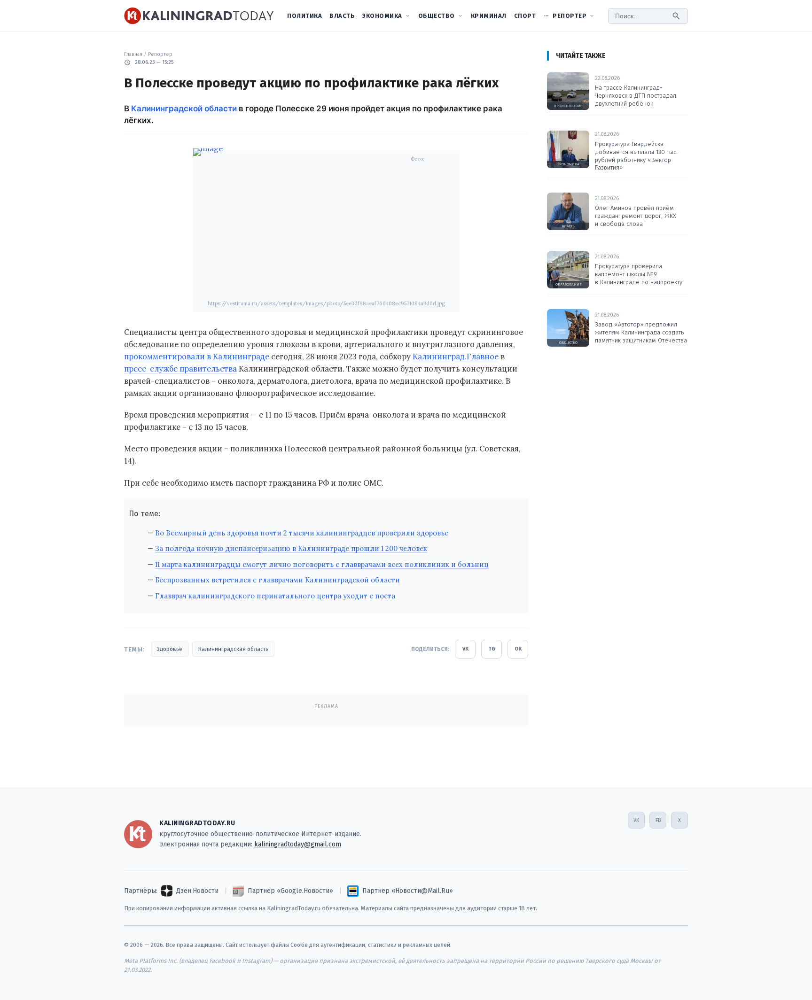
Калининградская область (233, 649)
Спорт (525, 15)
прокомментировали (164, 356)
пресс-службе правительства (180, 368)
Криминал (489, 15)
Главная (133, 54)
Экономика (382, 15)
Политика (304, 15)
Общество (436, 15)
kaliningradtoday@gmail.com (297, 844)
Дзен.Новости (197, 891)
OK (518, 649)
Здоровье (169, 649)
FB (658, 820)
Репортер (569, 15)
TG (491, 649)
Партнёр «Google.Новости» (290, 891)
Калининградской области (184, 108)
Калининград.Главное (456, 356)
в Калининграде (238, 356)
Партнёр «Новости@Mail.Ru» (407, 891)
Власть (342, 15)
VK (465, 649)
